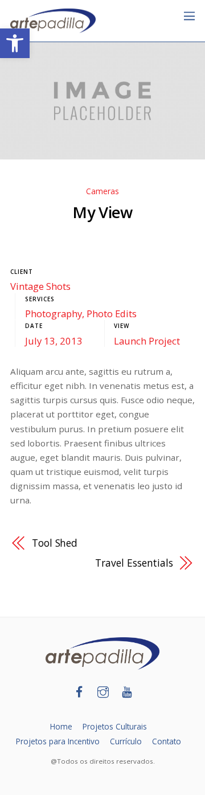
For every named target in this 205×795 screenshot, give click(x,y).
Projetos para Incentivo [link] (58, 741)
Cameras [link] (102, 191)
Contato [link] (166, 741)
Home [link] (61, 726)
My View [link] (102, 212)
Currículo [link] (126, 741)
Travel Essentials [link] (134, 562)
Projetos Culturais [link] (115, 726)
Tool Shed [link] (54, 543)
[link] (15, 43)
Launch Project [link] (147, 340)
